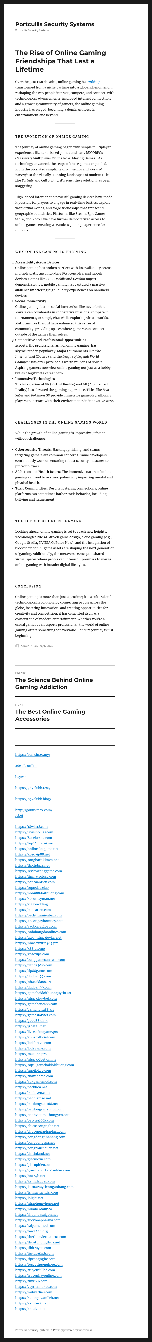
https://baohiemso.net (33, 1098)
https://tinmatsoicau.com (35, 876)
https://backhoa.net (31, 1087)
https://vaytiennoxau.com (36, 1287)
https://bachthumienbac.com (38, 915)
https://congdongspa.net (35, 1142)
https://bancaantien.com (35, 882)
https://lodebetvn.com (33, 1043)
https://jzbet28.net (30, 1026)
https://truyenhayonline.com (38, 1275)
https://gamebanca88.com (36, 1004)
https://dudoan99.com (33, 987)
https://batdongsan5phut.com (39, 1109)
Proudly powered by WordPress (72, 1330)
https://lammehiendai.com (36, 1192)
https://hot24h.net (30, 1176)
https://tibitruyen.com (33, 1248)
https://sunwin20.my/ (32, 755)
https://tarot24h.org (31, 1231)
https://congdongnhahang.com (40, 1137)
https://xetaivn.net (30, 1309)
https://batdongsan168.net (36, 1104)
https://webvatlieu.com (33, 1292)
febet (19, 815)
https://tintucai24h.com (34, 1253)
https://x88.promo (30, 948)
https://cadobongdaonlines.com (40, 932)
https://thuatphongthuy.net (37, 1242)
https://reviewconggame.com (38, 871)
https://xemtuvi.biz (30, 1303)
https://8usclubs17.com (33, 838)
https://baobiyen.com (32, 1093)
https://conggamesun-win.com (40, 960)
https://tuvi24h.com (31, 1281)
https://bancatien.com (33, 910)
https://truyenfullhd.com (35, 1270)
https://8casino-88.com (34, 832)
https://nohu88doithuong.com (39, 893)
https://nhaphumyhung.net (37, 1203)
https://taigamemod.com (35, 1226)
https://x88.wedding (31, 904)
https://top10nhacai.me (34, 843)
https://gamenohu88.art (34, 1009)
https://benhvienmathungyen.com (42, 1115)
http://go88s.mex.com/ (33, 810)
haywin (21, 777)
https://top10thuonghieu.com (39, 1264)
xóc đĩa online (26, 766)
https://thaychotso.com (34, 1076)
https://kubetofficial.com (35, 1037)
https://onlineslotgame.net (37, 849)
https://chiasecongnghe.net (37, 1126)
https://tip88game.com (33, 971)
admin (25, 645)
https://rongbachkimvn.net (37, 860)
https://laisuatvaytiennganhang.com (44, 1187)
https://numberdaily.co (33, 1209)
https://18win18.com (31, 827)
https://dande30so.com (33, 965)
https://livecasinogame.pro (36, 1032)
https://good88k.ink (31, 1021)
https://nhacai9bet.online (35, 1059)
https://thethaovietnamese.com (40, 1237)
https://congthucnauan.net (37, 1148)
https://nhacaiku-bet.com (36, 998)
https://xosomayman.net (35, 899)
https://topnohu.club (32, 888)
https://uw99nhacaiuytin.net (38, 937)
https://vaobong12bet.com (36, 926)
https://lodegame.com (33, 1048)
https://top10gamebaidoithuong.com (44, 1065)
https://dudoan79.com (33, 976)
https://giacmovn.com (33, 1159)
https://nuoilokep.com (33, 1070)
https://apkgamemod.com (36, 1081)
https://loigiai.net (29, 1198)
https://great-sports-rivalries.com (42, 1170)
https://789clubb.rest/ (32, 788)
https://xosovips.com (32, 954)
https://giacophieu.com (33, 1165)
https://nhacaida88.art (33, 982)
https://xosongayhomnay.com (39, 921)
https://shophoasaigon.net (36, 1215)
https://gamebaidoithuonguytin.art (43, 993)
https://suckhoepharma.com (38, 1220)
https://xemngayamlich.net (37, 1298)
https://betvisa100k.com (34, 1120)
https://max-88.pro (31, 1054)
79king (94, 82)
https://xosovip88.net (32, 854)
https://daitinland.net (32, 1154)
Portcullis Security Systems (54, 24)
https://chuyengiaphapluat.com (40, 1131)
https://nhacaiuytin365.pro (37, 943)
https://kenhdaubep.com (35, 1181)
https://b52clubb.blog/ (33, 799)
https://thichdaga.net (32, 865)
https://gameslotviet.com (35, 1015)
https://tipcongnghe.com (35, 1259)
